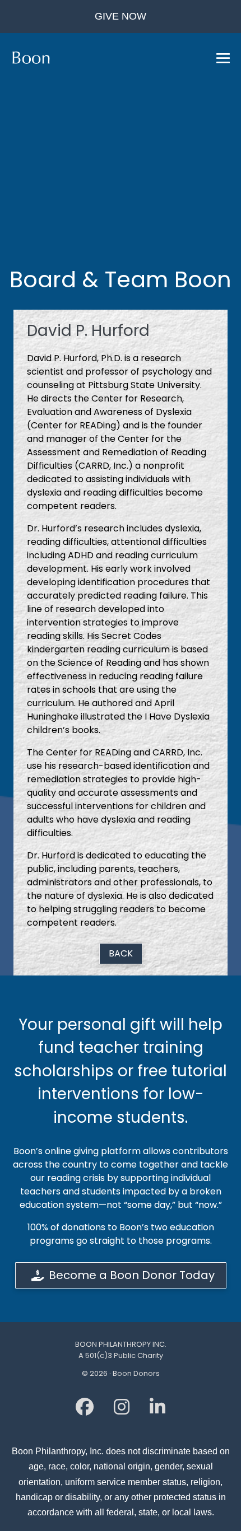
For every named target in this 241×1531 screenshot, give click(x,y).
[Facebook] (85, 1410)
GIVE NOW (120, 16)
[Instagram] (121, 1410)
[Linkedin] (157, 1410)
